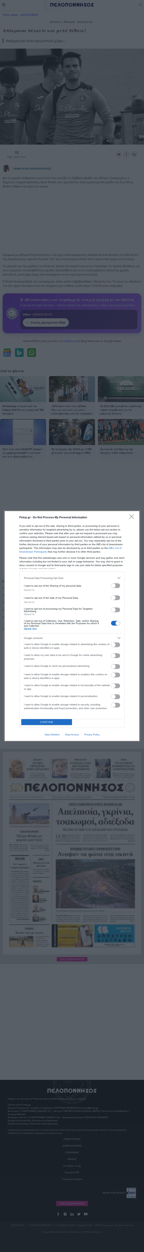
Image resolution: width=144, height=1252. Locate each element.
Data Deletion (52, 734)
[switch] (115, 585)
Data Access (72, 734)
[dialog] (72, 626)
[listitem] (72, 578)
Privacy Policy (92, 734)
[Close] (132, 517)
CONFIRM (46, 722)
